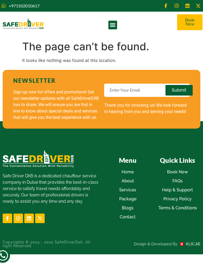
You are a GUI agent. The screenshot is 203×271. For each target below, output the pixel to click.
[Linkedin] (187, 6)
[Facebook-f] (165, 6)
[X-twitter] (198, 6)
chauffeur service (79, 175)
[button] (112, 25)
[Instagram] (176, 6)
